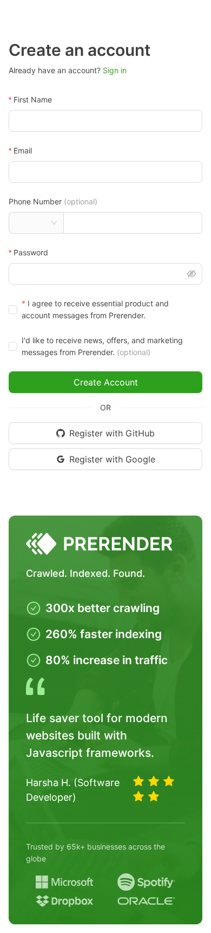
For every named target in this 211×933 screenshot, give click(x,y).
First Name (33, 99)
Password (31, 252)
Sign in (115, 70)
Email (23, 150)
